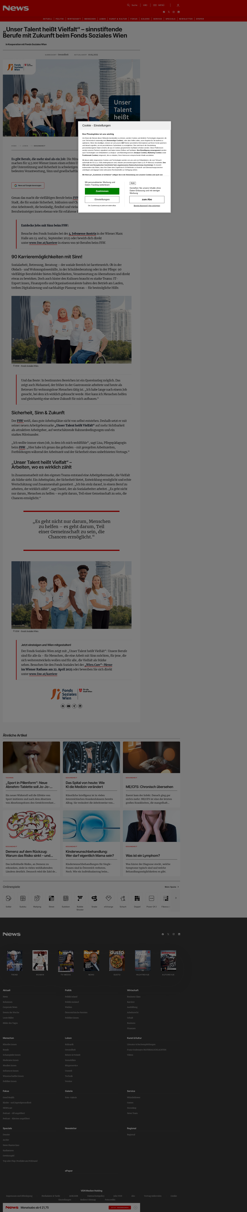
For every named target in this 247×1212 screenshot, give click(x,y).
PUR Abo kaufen (147, 199)
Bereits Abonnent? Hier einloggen (147, 206)
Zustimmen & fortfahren (102, 191)
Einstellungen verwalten (102, 199)
